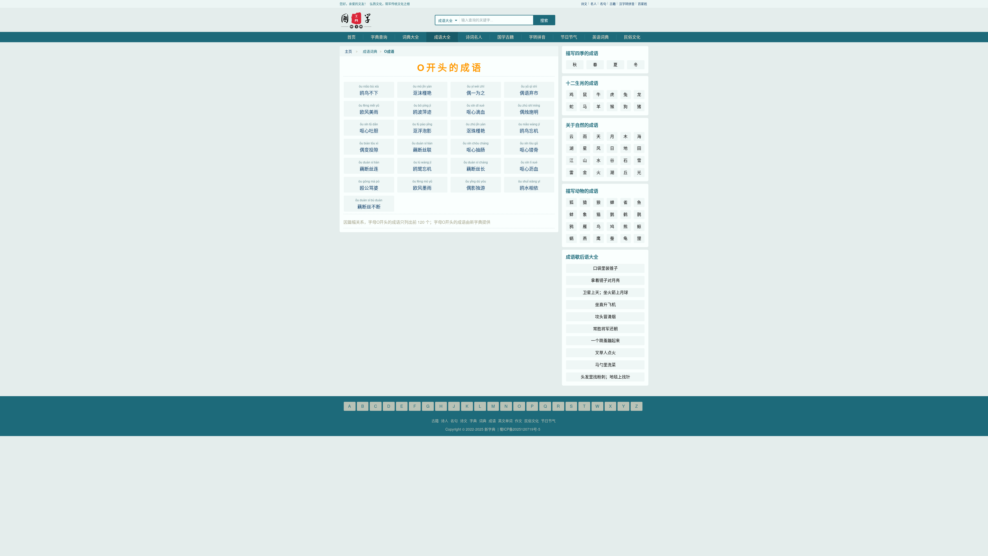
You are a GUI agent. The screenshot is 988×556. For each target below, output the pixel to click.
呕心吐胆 (369, 128)
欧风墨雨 (422, 185)
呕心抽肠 (476, 147)
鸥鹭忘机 (422, 166)
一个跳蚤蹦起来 (605, 340)
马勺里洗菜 (605, 365)
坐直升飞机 (605, 304)
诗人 (444, 420)
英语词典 (600, 37)
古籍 (613, 4)
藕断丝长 (476, 166)
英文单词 (505, 420)
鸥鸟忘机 (529, 128)
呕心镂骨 (529, 147)
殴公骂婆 (369, 185)
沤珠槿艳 (476, 128)
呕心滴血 (475, 109)
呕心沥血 (529, 166)
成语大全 (442, 37)
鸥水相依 (529, 185)
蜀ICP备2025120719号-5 (520, 429)
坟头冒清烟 (605, 316)
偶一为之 (475, 90)
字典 (473, 420)
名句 (603, 4)
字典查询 (379, 37)
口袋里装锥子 (605, 268)
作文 (518, 420)
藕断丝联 (422, 147)
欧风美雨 (369, 109)
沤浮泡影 (422, 128)
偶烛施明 (529, 109)
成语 (492, 420)
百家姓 (642, 4)
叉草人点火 (605, 352)
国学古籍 (505, 37)
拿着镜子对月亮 (605, 280)
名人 (593, 4)
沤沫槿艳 (422, 90)
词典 (482, 420)
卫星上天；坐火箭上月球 (605, 292)
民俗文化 (632, 37)
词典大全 (410, 37)
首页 (351, 37)
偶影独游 (475, 185)
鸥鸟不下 (369, 90)
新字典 (356, 19)
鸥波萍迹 (422, 109)
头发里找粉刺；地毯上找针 (605, 377)
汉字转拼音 (626, 4)
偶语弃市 (529, 90)
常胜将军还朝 (605, 329)
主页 (348, 51)
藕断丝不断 (368, 204)
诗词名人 (474, 37)
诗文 (584, 4)
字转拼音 (537, 37)
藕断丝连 (369, 166)
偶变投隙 (368, 147)
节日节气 (569, 37)
